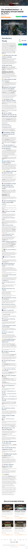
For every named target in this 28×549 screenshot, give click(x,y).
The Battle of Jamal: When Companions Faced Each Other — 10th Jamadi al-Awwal (7, 511)
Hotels (7, 539)
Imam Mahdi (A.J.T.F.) (7, 17)
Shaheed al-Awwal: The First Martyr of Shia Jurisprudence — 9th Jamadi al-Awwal (20, 511)
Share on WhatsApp (18, 16)
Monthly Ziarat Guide (10, 540)
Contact (26, 539)
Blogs (3, 7)
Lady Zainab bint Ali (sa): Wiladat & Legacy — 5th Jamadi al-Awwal (7, 528)
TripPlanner (4, 539)
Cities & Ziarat (20, 540)
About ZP (23, 540)
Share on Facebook (24, 16)
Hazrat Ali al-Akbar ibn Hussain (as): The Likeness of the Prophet (20, 528)
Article (2, 17)
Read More (7, 534)
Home (1, 7)
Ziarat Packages (15, 540)
